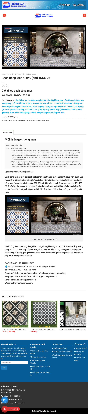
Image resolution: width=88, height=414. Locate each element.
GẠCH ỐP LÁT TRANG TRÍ (16, 74)
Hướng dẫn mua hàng (38, 357)
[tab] (8, 132)
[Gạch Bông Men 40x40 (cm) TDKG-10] (73, 314)
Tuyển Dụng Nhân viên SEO (62, 352)
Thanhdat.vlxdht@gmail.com (13, 399)
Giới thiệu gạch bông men (17, 148)
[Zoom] (4, 66)
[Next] (86, 318)
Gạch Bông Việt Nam (42, 120)
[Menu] (4, 15)
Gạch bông (8, 120)
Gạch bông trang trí (29, 120)
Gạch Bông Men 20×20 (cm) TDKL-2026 (14, 330)
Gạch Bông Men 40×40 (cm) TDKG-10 (73, 330)
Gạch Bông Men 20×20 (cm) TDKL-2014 (43, 330)
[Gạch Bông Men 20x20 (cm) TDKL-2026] (15, 314)
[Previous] (1, 318)
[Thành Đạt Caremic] (44, 15)
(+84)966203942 (14, 396)
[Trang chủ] (44, 5)
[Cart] (84, 15)
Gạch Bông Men (31, 74)
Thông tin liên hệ (81, 348)
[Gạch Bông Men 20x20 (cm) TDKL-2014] (44, 314)
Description (7, 132)
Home (3, 74)
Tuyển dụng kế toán (60, 348)
